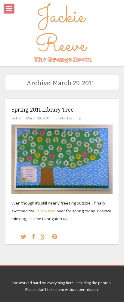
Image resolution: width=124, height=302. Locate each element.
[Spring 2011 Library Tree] (23, 236)
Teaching (74, 118)
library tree (46, 211)
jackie (16, 118)
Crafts (60, 118)
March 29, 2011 (38, 118)
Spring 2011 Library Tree (42, 109)
